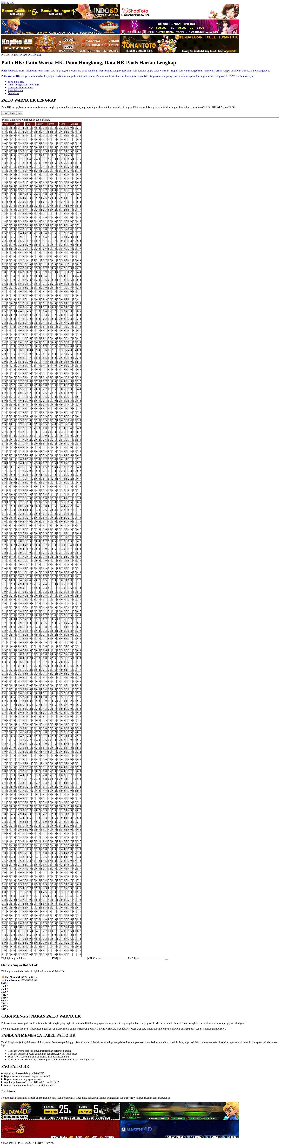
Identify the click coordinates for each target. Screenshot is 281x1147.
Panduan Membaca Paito (20, 87)
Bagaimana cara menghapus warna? (22, 1079)
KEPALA (92, 958)
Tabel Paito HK (16, 81)
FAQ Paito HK (15, 90)
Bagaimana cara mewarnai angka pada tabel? (27, 1076)
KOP (54, 958)
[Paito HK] (7, 2)
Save (12, 113)
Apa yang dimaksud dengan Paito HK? (24, 1073)
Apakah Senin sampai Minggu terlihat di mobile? (29, 1085)
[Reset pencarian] (166, 959)
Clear (5, 113)
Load (20, 113)
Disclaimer (13, 93)
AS (20, 958)
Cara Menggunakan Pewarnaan (24, 84)
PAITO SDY (21, 54)
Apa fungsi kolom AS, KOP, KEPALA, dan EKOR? (31, 1082)
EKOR (131, 958)
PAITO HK (7, 54)
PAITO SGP (34, 54)
